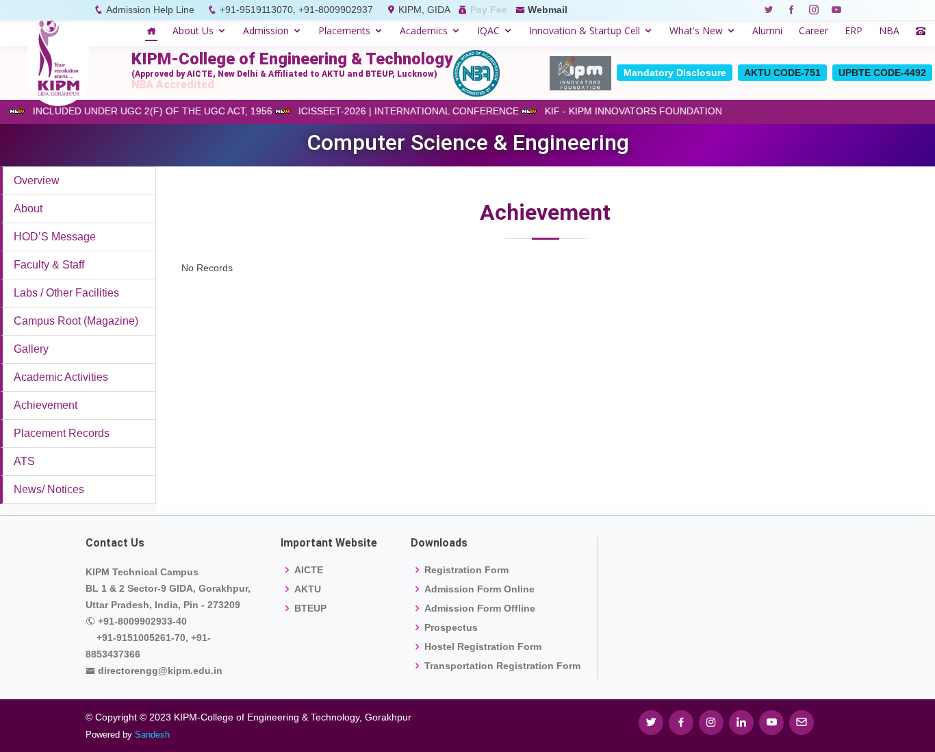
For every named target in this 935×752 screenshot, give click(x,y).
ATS (24, 461)
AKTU (307, 589)
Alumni (767, 30)
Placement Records (62, 433)
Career (813, 30)
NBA (889, 30)
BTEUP (310, 608)
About (28, 208)
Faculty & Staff (49, 265)
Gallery (31, 349)
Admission (266, 30)
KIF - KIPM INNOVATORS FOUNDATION (643, 110)
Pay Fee (488, 9)
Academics (424, 30)
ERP (853, 30)
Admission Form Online (479, 589)
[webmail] (801, 722)
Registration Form (466, 570)
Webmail (547, 9)
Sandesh (152, 734)
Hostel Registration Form (482, 646)
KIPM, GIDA (424, 9)
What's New (696, 30)
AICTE (308, 570)
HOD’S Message (55, 236)
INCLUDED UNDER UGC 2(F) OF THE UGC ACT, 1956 (162, 110)
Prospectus (451, 627)
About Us (193, 30)
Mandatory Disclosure (675, 72)
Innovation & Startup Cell (584, 30)
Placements (344, 30)
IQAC (488, 30)
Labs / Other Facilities (66, 293)
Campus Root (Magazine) (76, 321)
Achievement (45, 405)
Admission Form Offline (479, 608)
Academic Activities (61, 377)
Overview (37, 180)
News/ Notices (49, 489)
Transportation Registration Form (502, 665)
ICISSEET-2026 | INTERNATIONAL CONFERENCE (418, 110)
